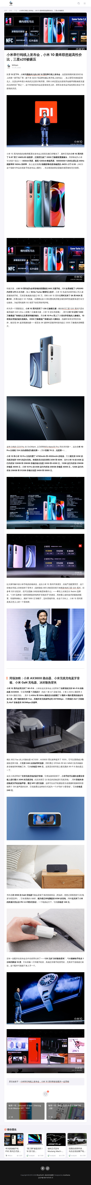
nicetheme (66, 1175)
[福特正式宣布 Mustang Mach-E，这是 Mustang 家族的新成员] (56, 1139)
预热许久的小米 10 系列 (37, 74)
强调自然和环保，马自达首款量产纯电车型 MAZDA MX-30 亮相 (76, 1150)
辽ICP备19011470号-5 (45, 1178)
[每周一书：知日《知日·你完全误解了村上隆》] (65, 1111)
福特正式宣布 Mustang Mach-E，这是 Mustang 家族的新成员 (55, 1150)
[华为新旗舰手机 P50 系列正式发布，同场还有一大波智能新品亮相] (13, 1139)
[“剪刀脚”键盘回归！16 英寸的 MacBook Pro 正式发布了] (35, 1139)
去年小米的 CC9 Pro (15, 447)
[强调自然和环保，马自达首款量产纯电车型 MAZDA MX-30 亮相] (77, 1139)
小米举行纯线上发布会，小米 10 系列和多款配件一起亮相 (44, 1081)
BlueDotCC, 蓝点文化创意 (45, 1175)
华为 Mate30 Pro (51, 447)
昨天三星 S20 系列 (70, 308)
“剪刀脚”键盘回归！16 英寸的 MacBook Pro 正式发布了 (35, 1150)
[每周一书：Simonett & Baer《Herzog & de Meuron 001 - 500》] (26, 1111)
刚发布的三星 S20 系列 (71, 588)
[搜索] (79, 3)
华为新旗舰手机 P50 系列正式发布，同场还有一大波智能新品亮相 (13, 1150)
